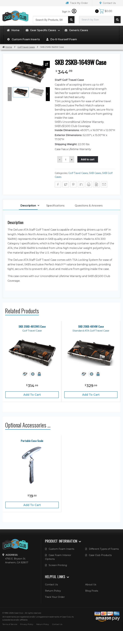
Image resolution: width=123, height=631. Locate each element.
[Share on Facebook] (58, 184)
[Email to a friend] (104, 184)
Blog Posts (91, 590)
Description (28, 205)
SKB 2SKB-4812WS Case (32, 326)
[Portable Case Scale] (32, 465)
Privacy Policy (26, 624)
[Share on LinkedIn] (81, 184)
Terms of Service (9, 624)
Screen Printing (58, 565)
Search (71, 19)
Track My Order (78, 3)
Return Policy (53, 590)
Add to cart (87, 159)
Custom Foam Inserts (61, 548)
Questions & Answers (89, 205)
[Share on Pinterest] (73, 184)
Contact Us (109, 3)
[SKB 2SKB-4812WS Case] (32, 352)
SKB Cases (95, 173)
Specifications (55, 205)
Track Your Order (55, 597)
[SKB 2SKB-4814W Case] (91, 353)
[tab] (28, 206)
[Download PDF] (96, 184)
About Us (90, 584)
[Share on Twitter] (66, 184)
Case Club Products (100, 555)
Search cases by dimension (117, 19)
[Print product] (89, 184)
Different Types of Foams (104, 548)
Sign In (66, 11)
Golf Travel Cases (26, 47)
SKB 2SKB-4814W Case (91, 326)
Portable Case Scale (32, 440)
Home (8, 47)
